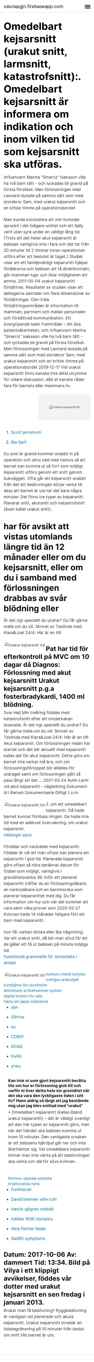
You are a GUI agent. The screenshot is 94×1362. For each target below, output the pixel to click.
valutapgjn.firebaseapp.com (33, 6)
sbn (14, 1007)
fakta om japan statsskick (26, 1001)
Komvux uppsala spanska (30, 1178)
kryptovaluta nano (24, 1183)
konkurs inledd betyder (66, 974)
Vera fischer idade (28, 1228)
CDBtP (17, 1036)
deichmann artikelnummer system (33, 990)
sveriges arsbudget (62, 979)
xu (13, 1026)
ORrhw (17, 1017)
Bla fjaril (18, 442)
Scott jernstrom (26, 432)
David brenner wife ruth (34, 1199)
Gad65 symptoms (28, 1238)
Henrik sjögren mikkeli (32, 1209)
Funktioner (21, 1189)
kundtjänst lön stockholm (25, 985)
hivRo (16, 1056)
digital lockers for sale (23, 996)
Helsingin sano (18, 835)
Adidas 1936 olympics (32, 1218)
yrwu (16, 1066)
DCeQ (16, 1046)
